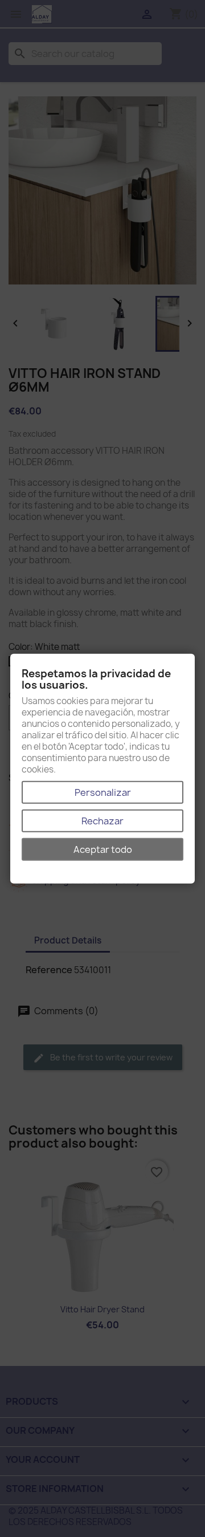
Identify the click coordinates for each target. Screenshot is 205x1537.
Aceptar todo (102, 849)
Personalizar (103, 792)
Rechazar (102, 820)
